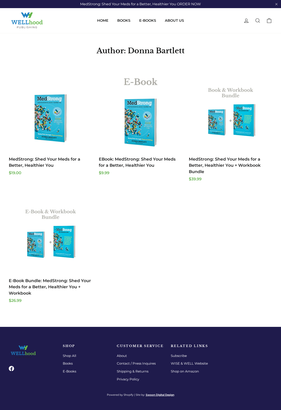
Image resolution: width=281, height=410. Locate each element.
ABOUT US (174, 20)
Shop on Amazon (185, 371)
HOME (102, 20)
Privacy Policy (128, 379)
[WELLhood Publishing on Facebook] (11, 368)
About (122, 356)
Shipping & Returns (132, 371)
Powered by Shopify (120, 394)
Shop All (69, 356)
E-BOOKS (147, 20)
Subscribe (179, 356)
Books (68, 363)
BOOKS (123, 20)
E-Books (69, 371)
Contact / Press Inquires (136, 363)
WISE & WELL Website (189, 363)
